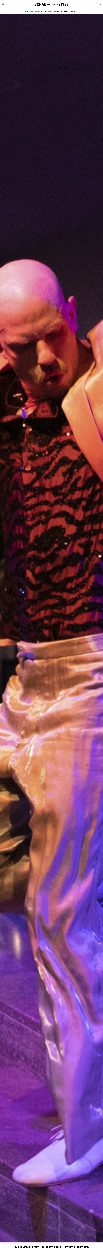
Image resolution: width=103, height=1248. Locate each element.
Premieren (38, 11)
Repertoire (48, 11)
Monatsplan (29, 11)
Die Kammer (65, 11)
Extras (56, 11)
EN (100, 4)
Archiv (73, 11)
